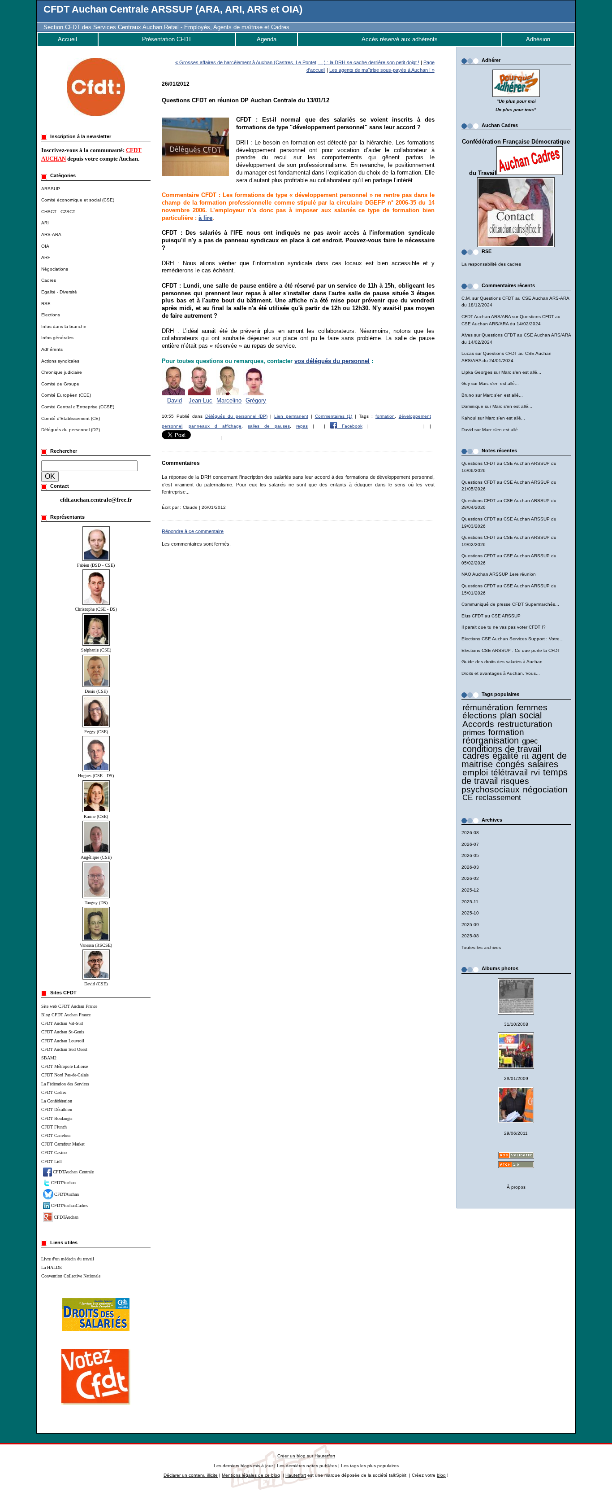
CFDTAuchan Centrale (73, 1171)
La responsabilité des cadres (491, 264)
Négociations (54, 269)
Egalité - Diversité (59, 291)
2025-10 (470, 912)
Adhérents (52, 349)
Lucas (467, 353)
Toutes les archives (481, 947)
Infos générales (57, 337)
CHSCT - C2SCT (58, 211)
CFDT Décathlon (56, 1109)
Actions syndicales (60, 361)
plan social (521, 715)
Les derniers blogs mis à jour (243, 1465)
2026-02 (470, 878)
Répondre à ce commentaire (193, 531)
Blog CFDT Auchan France (66, 1014)
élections (479, 715)
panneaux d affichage (215, 426)
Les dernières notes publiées (307, 1465)
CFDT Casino (54, 1152)
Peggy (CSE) (96, 731)
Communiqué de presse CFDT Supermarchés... (510, 604)
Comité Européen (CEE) (66, 395)
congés (510, 764)
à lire (205, 217)
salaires (543, 764)
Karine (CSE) (96, 816)
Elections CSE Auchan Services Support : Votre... (512, 638)
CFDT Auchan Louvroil (62, 1040)
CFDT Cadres (53, 1092)
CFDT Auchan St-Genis (62, 1031)
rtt (525, 756)
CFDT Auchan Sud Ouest (64, 1049)
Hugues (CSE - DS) (96, 775)
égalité (505, 756)
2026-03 (470, 867)
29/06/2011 (516, 1133)
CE (467, 797)
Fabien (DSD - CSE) (96, 565)
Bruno (467, 395)
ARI (45, 222)
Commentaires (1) (334, 416)
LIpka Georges (476, 372)
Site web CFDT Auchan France (69, 1006)
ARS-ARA (51, 234)
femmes (532, 707)
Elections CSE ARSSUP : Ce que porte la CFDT (510, 650)
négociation (545, 789)
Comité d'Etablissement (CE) (70, 418)
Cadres (48, 280)
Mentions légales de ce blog (251, 1475)
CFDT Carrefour (56, 1135)
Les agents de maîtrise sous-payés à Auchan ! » (382, 70)
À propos (516, 1187)
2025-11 (469, 901)
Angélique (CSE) (96, 857)
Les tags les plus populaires (370, 1465)
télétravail (509, 772)
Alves (467, 334)
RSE (46, 303)
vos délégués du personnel (332, 361)
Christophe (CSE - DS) (96, 609)
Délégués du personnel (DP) (70, 429)
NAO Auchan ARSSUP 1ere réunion (498, 574)
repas (302, 426)
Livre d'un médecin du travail (67, 1258)
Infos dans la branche (63, 326)
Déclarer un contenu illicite (191, 1475)
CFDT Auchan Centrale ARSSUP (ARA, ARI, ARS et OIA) (172, 9)
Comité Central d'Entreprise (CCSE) (77, 406)
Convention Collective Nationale (70, 1275)
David (467, 429)
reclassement (498, 797)
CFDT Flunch (54, 1126)
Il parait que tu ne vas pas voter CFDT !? (503, 627)
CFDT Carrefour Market (63, 1144)
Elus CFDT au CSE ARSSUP (491, 615)
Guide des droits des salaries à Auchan (502, 661)
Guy (465, 383)
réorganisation (490, 740)
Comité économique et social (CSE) (77, 199)
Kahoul (468, 418)
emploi (475, 772)
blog (441, 1475)
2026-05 (470, 855)
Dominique (472, 406)
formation (506, 732)
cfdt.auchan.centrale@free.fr (96, 499)
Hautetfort (325, 1455)
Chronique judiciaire (61, 372)
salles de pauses (269, 426)
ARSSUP (50, 188)
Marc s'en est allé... (521, 372)
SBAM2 (48, 1057)
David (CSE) (96, 983)
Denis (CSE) (96, 691)
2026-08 (470, 832)
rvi (535, 772)
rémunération (487, 707)
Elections (50, 314)
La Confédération (56, 1100)
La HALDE (51, 1267)
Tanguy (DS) (96, 902)
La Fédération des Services (65, 1083)
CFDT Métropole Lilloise (64, 1066)
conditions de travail (501, 749)
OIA (45, 246)
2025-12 (470, 890)
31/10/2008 (516, 1024)
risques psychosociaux (495, 785)
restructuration (524, 724)
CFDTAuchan (63, 1182)
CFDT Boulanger (57, 1118)
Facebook (349, 426)
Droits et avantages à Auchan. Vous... (500, 673)
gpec (530, 740)
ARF (45, 257)
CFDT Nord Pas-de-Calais (65, 1074)
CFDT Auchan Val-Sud (62, 1023)
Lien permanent (291, 416)
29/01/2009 (516, 1078)
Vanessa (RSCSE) (96, 945)
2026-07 (470, 844)
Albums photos (500, 968)
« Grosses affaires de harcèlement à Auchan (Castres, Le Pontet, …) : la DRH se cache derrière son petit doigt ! (297, 62)
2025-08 (470, 935)
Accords (478, 724)
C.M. (466, 298)
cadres (475, 756)
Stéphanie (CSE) (96, 649)
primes (473, 732)
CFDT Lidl (51, 1161)
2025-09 (470, 924)
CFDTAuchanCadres (69, 1205)
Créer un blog (291, 1455)
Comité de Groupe (60, 383)
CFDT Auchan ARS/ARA (486, 316)
